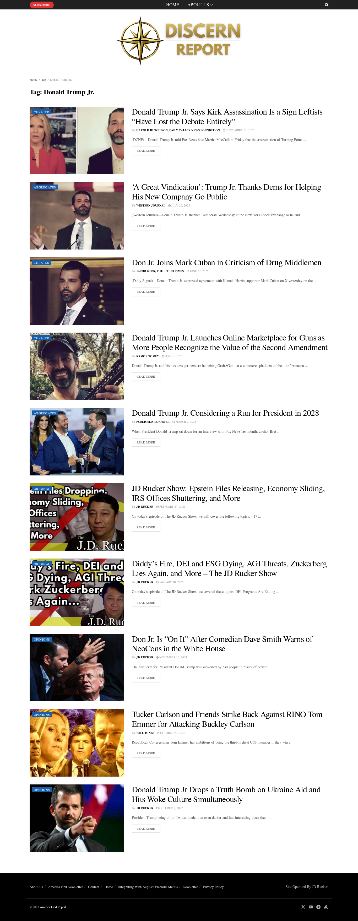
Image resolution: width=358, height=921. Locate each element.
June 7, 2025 (173, 356)
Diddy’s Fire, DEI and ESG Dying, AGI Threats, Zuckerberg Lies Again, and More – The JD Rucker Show (229, 567)
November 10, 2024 (173, 657)
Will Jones (145, 733)
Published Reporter (153, 422)
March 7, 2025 (185, 422)
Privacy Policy (213, 886)
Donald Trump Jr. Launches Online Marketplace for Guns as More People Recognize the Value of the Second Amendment (230, 342)
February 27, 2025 (172, 506)
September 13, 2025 (239, 130)
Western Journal (150, 205)
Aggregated (45, 187)
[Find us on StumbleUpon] (326, 907)
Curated (41, 112)
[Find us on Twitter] (303, 907)
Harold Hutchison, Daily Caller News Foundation (178, 130)
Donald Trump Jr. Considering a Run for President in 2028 (225, 412)
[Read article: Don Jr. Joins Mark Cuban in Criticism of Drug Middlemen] (77, 291)
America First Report (53, 907)
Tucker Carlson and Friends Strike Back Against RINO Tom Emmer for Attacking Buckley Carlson (227, 718)
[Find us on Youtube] (311, 907)
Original (42, 488)
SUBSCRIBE (41, 5)
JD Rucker (144, 507)
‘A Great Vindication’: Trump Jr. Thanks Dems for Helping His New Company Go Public (226, 191)
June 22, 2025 (199, 271)
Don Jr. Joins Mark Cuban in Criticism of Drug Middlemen (227, 262)
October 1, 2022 (171, 808)
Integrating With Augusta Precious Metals (148, 886)
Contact (93, 886)
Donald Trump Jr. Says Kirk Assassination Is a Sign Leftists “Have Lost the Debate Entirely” (227, 116)
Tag (43, 79)
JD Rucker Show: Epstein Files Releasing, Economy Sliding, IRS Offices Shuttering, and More (228, 492)
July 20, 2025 (180, 205)
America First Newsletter (65, 886)
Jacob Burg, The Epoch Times (160, 271)
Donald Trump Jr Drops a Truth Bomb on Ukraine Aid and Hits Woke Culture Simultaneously (226, 793)
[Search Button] (326, 5)
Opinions (42, 639)
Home (172, 5)
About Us (198, 5)
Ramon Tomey (147, 356)
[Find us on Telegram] (318, 907)
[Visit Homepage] (179, 39)
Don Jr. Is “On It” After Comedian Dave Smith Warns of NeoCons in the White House (222, 643)
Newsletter (190, 886)
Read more (148, 150)
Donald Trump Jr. (61, 79)
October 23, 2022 (172, 733)
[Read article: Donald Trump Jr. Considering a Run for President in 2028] (77, 441)
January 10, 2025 (171, 582)
